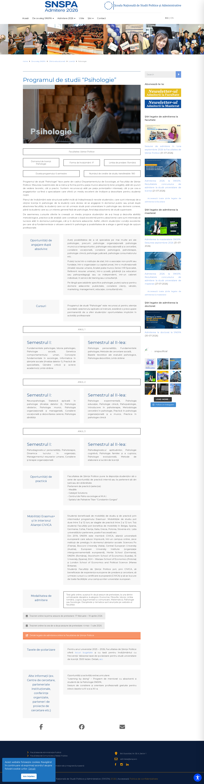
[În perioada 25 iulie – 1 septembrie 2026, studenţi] (150, 363)
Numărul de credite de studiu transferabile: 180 (112, 173)
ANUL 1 (81, 329)
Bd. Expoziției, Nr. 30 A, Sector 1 (133, 753)
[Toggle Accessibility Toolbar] (197, 777)
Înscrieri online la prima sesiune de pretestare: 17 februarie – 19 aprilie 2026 (66, 616)
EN (172, 18)
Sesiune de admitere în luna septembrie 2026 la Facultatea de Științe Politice (163, 149)
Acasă (25, 18)
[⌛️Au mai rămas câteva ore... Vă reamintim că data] (150, 376)
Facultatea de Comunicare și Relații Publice (48, 756)
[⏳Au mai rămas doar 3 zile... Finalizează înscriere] (162, 389)
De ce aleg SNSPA (42, 18)
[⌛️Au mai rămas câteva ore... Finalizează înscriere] (175, 376)
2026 (113, 778)
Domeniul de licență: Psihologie (41, 162)
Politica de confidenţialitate (143, 778)
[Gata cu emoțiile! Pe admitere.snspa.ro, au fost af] (175, 363)
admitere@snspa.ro (128, 759)
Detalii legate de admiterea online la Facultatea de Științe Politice (62, 635)
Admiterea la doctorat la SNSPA (163, 332)
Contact (101, 18)
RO (166, 18)
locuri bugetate (84, 652)
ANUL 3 (81, 431)
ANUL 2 (81, 382)
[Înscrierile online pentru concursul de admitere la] (150, 389)
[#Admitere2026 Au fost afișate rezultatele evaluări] (162, 376)
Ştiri (90, 18)
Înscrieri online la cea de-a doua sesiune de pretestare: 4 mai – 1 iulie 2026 (66, 625)
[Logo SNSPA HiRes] (142, 5)
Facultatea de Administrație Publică (45, 752)
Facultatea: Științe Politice (82, 151)
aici (101, 659)
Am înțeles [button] (29, 776)
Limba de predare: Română (122, 162)
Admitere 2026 (65, 18)
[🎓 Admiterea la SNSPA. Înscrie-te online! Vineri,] (175, 389)
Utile (81, 18)
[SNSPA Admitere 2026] (61, 6)
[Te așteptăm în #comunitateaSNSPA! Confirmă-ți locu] (162, 363)
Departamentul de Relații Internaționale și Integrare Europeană (57, 766)
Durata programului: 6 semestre (51, 173)
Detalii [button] (32, 768)
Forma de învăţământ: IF (82, 162)
